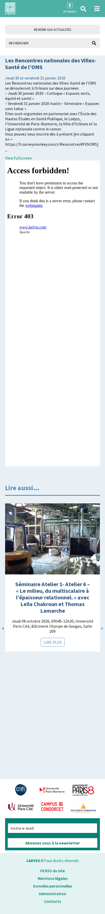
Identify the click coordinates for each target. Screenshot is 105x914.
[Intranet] (70, 5)
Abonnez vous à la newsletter (52, 842)
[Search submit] (94, 43)
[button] (83, 9)
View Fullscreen (18, 157)
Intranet (69, 12)
